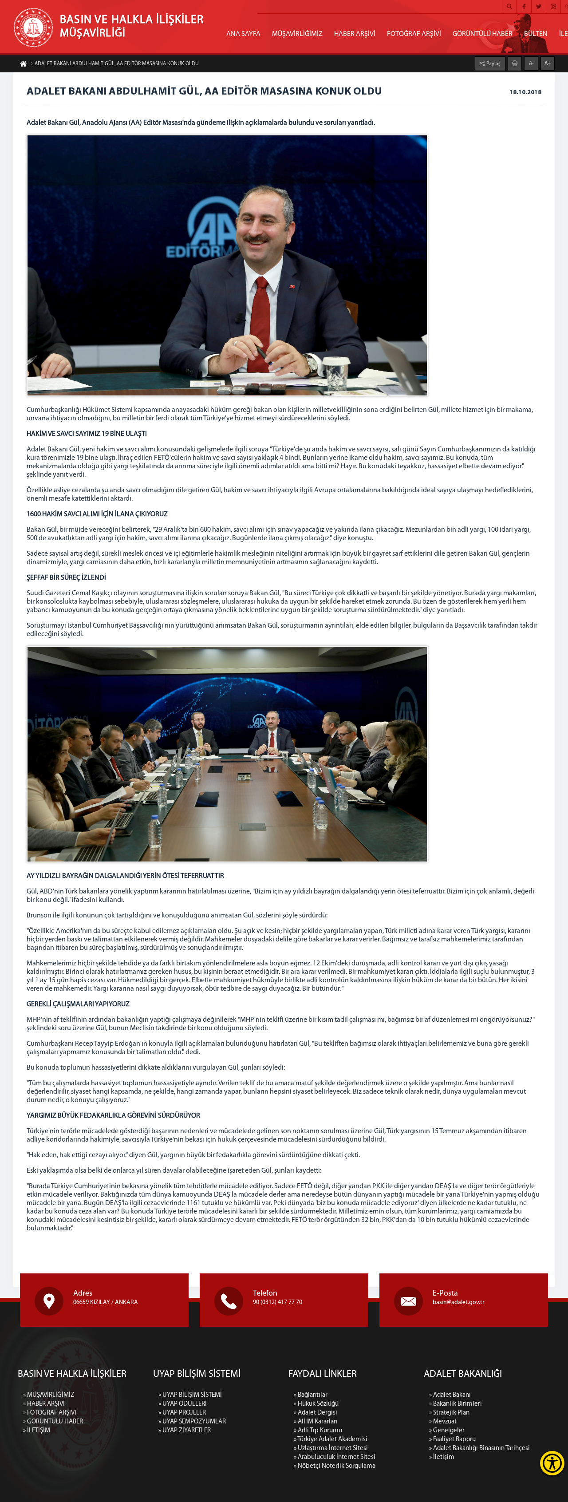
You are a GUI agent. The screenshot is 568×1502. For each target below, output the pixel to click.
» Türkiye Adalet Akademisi (330, 1439)
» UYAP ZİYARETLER (184, 1430)
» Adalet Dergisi (315, 1413)
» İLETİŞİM (36, 1430)
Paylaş (493, 64)
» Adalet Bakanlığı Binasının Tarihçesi (479, 1448)
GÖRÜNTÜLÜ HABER (483, 34)
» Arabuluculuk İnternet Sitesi (334, 1457)
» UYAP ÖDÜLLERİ (182, 1404)
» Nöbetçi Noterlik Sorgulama (334, 1466)
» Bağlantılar (310, 1395)
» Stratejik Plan (449, 1413)
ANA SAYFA (243, 34)
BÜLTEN (536, 34)
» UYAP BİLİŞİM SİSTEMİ (190, 1395)
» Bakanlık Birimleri (455, 1404)
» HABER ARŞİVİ (44, 1404)
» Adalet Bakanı (450, 1395)
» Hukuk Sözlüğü (316, 1404)
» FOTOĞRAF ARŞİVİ (49, 1413)
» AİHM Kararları (316, 1422)
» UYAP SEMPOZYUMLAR (192, 1422)
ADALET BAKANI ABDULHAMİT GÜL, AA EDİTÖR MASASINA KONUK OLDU (117, 64)
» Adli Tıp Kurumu (318, 1430)
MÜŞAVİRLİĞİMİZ (297, 34)
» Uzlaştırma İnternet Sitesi (331, 1448)
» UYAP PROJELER (182, 1413)
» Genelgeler (447, 1430)
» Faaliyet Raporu (452, 1439)
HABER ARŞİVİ (354, 34)
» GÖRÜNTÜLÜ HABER (53, 1422)
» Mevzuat (443, 1422)
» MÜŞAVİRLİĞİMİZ (48, 1395)
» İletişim (441, 1457)
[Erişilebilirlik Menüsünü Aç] (552, 1463)
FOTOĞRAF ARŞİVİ (414, 34)
